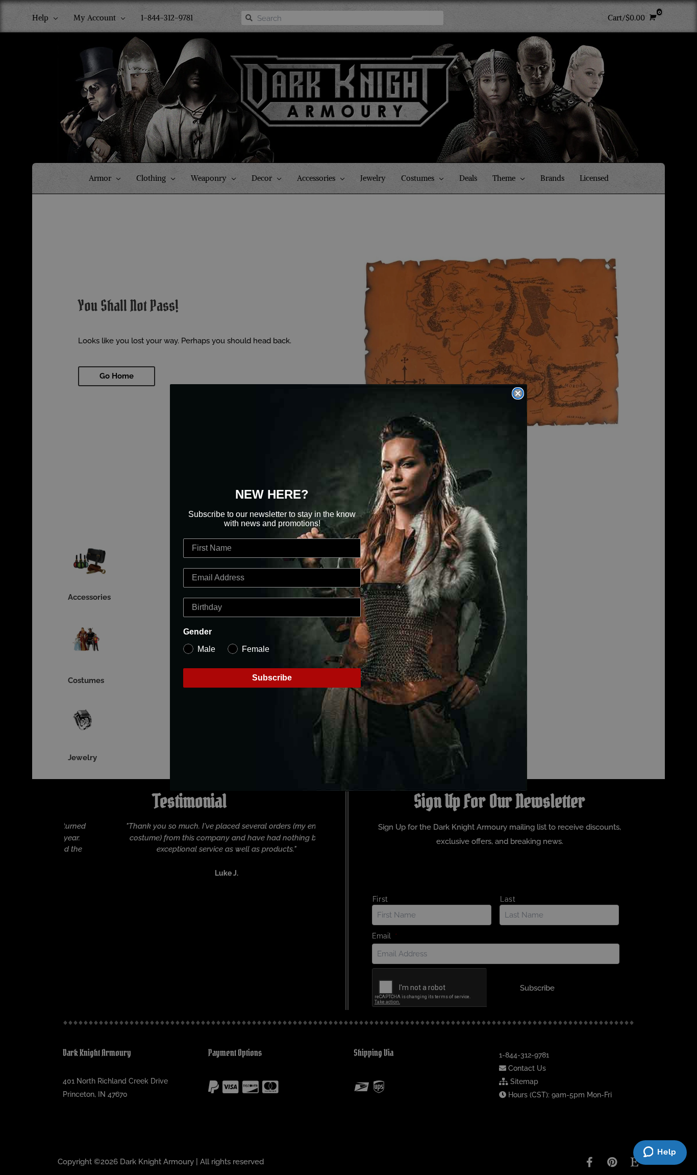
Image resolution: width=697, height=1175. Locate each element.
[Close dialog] (518, 393)
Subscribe (272, 677)
